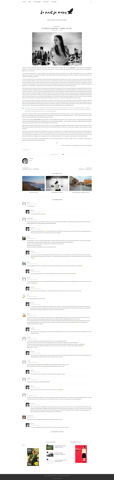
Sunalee (29, 313)
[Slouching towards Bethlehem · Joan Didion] (49, 454)
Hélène (28, 202)
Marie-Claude (30, 415)
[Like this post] (61, 154)
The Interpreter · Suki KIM (33, 192)
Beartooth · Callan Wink (80, 192)
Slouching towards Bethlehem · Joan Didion (60, 453)
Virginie (28, 378)
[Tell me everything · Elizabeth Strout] (57, 183)
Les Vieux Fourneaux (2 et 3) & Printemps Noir (61, 461)
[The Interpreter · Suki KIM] (33, 183)
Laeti (28, 295)
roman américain (26, 149)
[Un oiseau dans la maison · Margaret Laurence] (49, 447)
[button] (24, 185)
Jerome (28, 277)
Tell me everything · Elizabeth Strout (57, 192)
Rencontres (46, 1)
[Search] (91, 1)
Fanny (28, 262)
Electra (31, 158)
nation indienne (37, 1)
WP (69, 475)
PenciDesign (66, 475)
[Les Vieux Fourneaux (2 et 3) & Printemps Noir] (49, 461)
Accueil (24, 1)
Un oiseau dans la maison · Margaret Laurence (60, 446)
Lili (27, 393)
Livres (29, 1)
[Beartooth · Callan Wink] (80, 183)
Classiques (53, 1)
